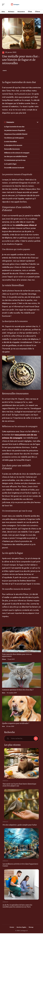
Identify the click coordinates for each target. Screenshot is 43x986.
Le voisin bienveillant (10, 142)
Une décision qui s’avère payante (14, 138)
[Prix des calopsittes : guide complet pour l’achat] (21, 804)
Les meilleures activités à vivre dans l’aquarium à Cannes (20, 865)
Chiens (4, 659)
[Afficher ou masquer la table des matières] (26, 122)
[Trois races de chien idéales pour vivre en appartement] (21, 639)
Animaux (5, 781)
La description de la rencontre (13, 145)
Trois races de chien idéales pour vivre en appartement (17, 655)
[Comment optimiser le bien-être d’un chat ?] (21, 675)
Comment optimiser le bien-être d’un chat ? (18, 690)
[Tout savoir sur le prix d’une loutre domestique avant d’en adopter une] (21, 763)
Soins (3, 693)
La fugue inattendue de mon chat (14, 127)
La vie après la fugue (10, 164)
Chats (5, 70)
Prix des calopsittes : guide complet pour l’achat (20, 825)
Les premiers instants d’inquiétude (14, 130)
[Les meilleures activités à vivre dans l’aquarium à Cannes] (21, 843)
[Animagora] (15, 4)
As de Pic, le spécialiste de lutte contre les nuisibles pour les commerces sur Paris (17, 906)
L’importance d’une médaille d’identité (15, 134)
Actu (3, 726)
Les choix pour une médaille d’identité (15, 156)
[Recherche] (39, 4)
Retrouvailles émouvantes (12, 149)
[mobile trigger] (4, 4)
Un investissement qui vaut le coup (14, 160)
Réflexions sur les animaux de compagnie (16, 153)
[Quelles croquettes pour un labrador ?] (21, 708)
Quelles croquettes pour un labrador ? (15, 723)
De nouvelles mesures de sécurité (14, 168)
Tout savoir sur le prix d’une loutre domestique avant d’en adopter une (19, 785)
